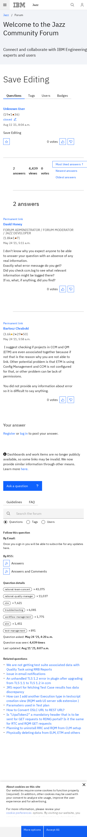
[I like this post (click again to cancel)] (62, 141)
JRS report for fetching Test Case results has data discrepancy (42, 689)
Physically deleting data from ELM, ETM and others (43, 733)
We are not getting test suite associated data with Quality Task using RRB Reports (43, 667)
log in (24, 433)
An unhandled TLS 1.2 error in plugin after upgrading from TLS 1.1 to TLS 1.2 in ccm (44, 680)
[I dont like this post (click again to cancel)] (71, 141)
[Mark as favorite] (6, 141)
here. (24, 469)
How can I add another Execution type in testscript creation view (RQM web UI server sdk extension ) (43, 698)
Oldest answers (66, 177)
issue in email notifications (26, 674)
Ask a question (17, 486)
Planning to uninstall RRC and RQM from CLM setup (43, 728)
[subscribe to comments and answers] (6, 571)
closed (7, 119)
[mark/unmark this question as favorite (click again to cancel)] (6, 141)
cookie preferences (19, 813)
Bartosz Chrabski (16, 328)
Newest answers (66, 171)
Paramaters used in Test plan (27, 705)
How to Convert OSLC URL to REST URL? (35, 710)
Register (9, 433)
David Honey (12, 224)
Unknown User (14, 109)
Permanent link (13, 219)
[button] (84, 784)
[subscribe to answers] (6, 563)
